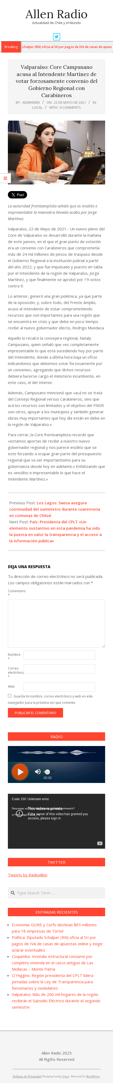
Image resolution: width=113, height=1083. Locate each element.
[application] (56, 821)
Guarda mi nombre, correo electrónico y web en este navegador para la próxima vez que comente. (50, 699)
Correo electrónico (15, 672)
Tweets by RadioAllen (27, 874)
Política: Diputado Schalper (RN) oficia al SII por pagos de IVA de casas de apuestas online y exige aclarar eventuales (57, 944)
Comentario (15, 593)
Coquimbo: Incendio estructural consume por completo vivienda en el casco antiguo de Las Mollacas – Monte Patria (52, 963)
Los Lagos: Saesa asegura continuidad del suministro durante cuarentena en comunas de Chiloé (54, 509)
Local (37, 107)
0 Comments (70, 107)
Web (11, 686)
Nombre (14, 656)
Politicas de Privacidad (27, 1076)
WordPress (93, 1076)
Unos (65, 1076)
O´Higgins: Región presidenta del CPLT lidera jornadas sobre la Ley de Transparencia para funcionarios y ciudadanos (52, 982)
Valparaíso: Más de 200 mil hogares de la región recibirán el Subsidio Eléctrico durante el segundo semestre (56, 1001)
